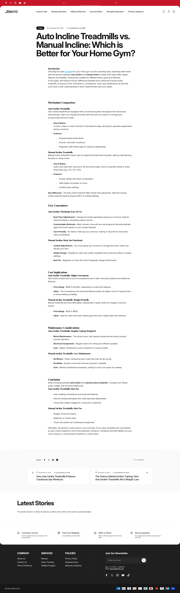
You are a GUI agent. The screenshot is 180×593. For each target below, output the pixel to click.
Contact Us (22, 562)
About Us (21, 558)
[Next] (115, 3)
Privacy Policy (71, 558)
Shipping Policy (71, 562)
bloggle (40, 28)
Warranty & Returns (73, 565)
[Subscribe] (144, 560)
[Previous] (64, 3)
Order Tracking (47, 562)
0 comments (140, 460)
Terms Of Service (24, 565)
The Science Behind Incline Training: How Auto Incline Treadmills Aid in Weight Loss (117, 478)
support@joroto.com (117, 569)
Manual (44, 558)
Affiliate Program (48, 565)
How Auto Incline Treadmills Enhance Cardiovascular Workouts (55, 478)
